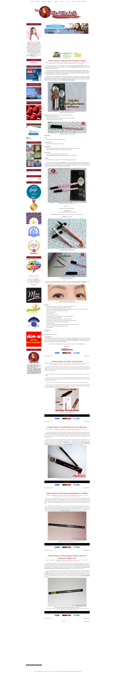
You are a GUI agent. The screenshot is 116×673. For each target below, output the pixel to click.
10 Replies (87, 618)
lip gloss (87, 363)
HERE (47, 573)
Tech (68, 1)
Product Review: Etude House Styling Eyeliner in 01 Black (67, 493)
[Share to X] (44, 355)
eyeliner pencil (73, 63)
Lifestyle (38, 1)
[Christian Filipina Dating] (67, 25)
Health (62, 1)
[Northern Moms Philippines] (33, 280)
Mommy (44, 1)
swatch (83, 63)
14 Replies (87, 550)
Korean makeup (66, 496)
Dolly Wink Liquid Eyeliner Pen (79, 62)
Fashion (56, 1)
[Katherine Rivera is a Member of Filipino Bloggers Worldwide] (33, 322)
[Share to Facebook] (46, 355)
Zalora (83, 364)
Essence (64, 560)
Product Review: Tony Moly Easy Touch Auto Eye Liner (67, 427)
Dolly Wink (68, 62)
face (83, 363)
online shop (71, 364)
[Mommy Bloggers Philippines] (33, 309)
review (79, 63)
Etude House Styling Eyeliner (76, 495)
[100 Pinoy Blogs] (33, 266)
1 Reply (88, 421)
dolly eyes (62, 62)
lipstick (51, 364)
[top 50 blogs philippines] (33, 218)
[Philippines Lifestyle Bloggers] (33, 206)
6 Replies (87, 487)
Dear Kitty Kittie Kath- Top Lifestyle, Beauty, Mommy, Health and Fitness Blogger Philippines (59, 671)
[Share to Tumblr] (49, 355)
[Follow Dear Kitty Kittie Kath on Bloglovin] (33, 63)
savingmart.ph (78, 364)
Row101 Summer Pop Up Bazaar (58, 67)
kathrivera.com (30, 42)
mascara (66, 364)
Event (73, 1)
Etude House (66, 495)
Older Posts (87, 621)
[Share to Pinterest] (47, 355)
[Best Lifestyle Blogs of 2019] (33, 231)
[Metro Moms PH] (33, 295)
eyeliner (61, 63)
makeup (55, 364)
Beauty (49, 1)
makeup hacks (60, 364)
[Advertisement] (67, 42)
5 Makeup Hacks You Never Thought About (67, 361)
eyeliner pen (67, 63)
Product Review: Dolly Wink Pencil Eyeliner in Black (67, 61)
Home (32, 1)
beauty (58, 62)
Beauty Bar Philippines (65, 363)
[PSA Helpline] (67, 54)
